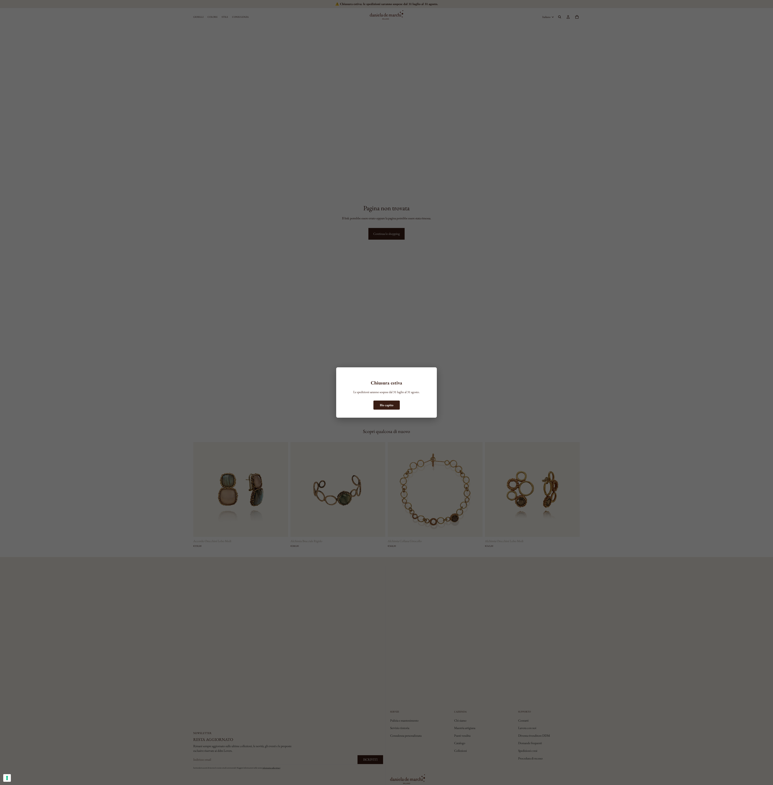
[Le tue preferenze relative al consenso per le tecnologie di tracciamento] (7, 778)
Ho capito (386, 405)
